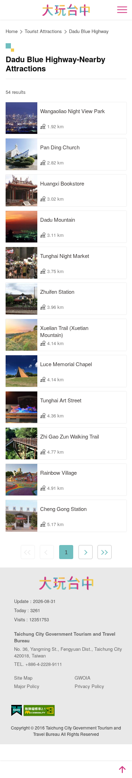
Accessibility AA (39, 710)
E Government (16, 710)
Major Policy (26, 686)
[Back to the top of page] (122, 769)
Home (12, 31)
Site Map (23, 677)
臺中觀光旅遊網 (66, 10)
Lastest (105, 552)
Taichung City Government (66, 583)
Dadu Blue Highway (89, 31)
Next (85, 552)
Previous (47, 552)
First (28, 552)
